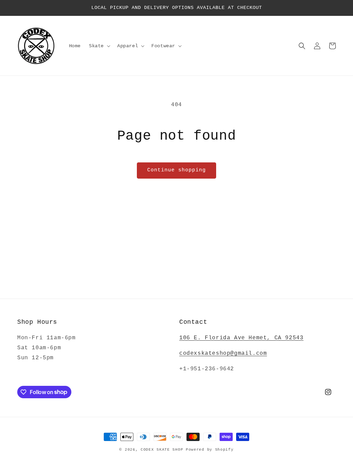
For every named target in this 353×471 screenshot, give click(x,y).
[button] (99, 46)
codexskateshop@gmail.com (223, 353)
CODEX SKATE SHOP (162, 450)
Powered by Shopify (210, 450)
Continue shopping (176, 170)
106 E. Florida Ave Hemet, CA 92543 (241, 338)
